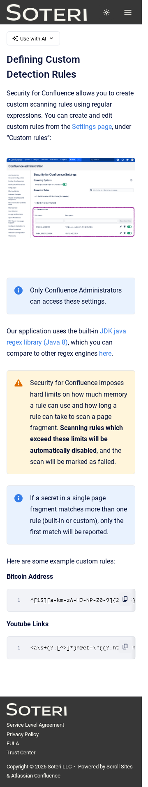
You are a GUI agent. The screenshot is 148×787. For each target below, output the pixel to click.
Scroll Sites (119, 766)
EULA (13, 743)
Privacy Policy (23, 734)
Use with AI (33, 39)
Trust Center (21, 752)
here (105, 353)
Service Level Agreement (35, 725)
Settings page (92, 127)
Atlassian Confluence (35, 776)
